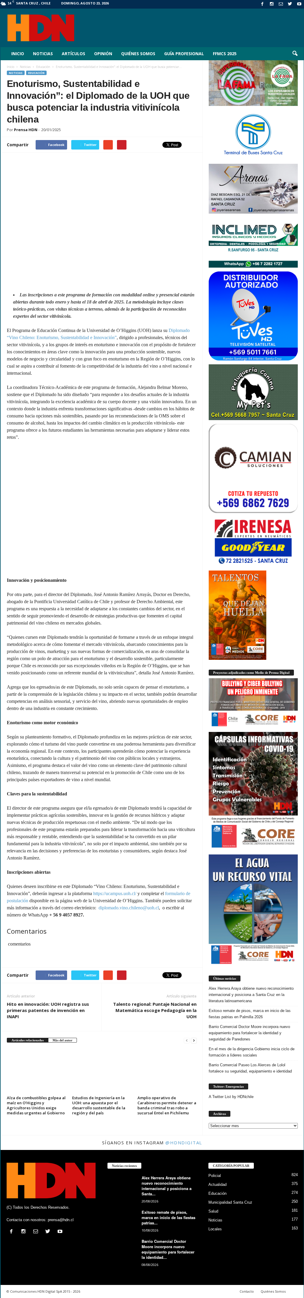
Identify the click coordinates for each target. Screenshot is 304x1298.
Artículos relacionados (28, 1040)
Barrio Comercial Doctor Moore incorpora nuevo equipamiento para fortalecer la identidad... (168, 1249)
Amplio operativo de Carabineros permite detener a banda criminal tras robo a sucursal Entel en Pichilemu (166, 1105)
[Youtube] (299, 4)
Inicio (17, 53)
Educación (36, 73)
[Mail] (280, 4)
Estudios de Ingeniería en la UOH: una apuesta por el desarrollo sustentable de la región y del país (98, 1105)
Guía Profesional (184, 53)
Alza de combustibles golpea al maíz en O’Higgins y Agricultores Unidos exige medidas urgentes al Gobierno (36, 1105)
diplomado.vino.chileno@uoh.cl (129, 907)
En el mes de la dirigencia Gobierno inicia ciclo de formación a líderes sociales (251, 1052)
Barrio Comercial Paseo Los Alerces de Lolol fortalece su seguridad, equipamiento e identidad (250, 1068)
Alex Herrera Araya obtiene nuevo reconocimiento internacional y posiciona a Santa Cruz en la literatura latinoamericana (251, 994)
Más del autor (62, 1040)
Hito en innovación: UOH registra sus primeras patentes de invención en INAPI (48, 1010)
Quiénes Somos (138, 53)
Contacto (247, 1291)
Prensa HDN (25, 129)
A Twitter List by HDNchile (231, 1096)
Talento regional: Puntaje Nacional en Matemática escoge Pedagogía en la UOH (155, 1010)
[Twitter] (290, 4)
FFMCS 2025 (225, 53)
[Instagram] (271, 4)
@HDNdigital (183, 1143)
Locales (215, 1229)
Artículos (73, 53)
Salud (213, 1211)
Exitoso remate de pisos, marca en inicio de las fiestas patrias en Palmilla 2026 (250, 1013)
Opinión (103, 53)
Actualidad (217, 1184)
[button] (294, 53)
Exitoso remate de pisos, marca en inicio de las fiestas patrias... (168, 1217)
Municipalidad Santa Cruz (230, 1202)
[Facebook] (262, 4)
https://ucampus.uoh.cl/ (114, 893)
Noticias (43, 53)
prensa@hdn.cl (61, 1220)
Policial (214, 1175)
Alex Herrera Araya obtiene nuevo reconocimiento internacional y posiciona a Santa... (166, 1186)
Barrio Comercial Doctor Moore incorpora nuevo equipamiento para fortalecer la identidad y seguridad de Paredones (249, 1032)
